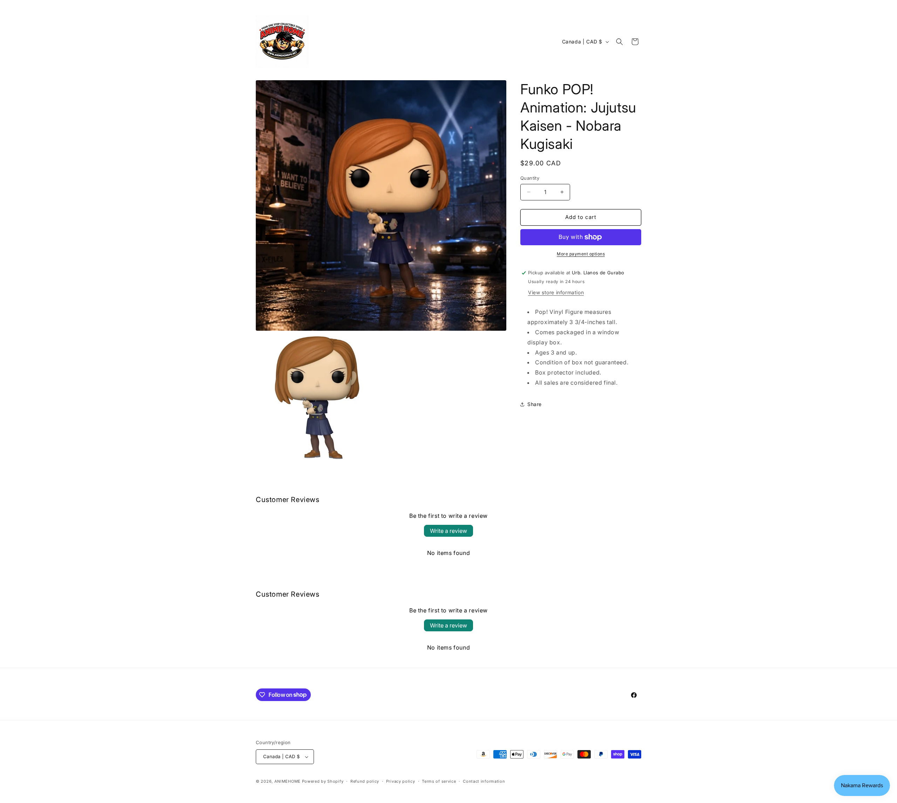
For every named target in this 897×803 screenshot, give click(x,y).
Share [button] (534, 404)
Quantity (529, 178)
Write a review (448, 530)
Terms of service (439, 781)
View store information (556, 292)
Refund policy (364, 781)
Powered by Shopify (323, 781)
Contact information (484, 781)
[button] (619, 41)
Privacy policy (400, 781)
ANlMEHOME (287, 781)
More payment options (581, 253)
